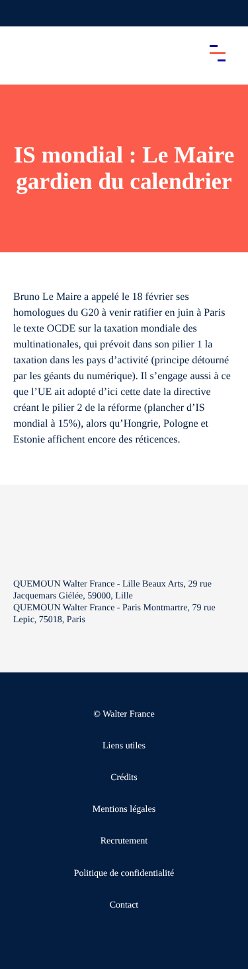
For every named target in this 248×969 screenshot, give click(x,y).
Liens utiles (124, 746)
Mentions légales (124, 809)
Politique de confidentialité (124, 874)
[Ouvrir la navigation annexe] (21, 13)
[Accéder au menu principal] (217, 53)
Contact (124, 905)
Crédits (123, 778)
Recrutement (124, 841)
